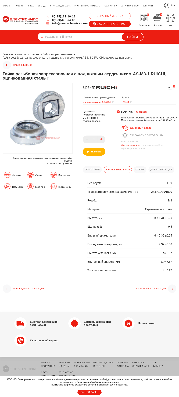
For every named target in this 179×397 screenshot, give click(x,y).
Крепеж (35, 54)
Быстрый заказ (140, 127)
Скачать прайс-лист (112, 24)
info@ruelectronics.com (69, 23)
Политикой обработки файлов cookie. (98, 382)
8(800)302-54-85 (63, 19)
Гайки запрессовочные (58, 54)
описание (92, 169)
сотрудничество (130, 6)
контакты (148, 6)
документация (161, 169)
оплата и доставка (60, 6)
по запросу (141, 112)
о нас (31, 6)
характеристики (118, 169)
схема (140, 169)
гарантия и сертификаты (87, 6)
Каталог (22, 54)
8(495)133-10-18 (63, 16)
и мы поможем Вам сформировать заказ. (142, 145)
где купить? (111, 6)
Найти (132, 37)
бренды (42, 6)
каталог (7, 6)
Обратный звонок (109, 15)
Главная (8, 54)
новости (19, 6)
